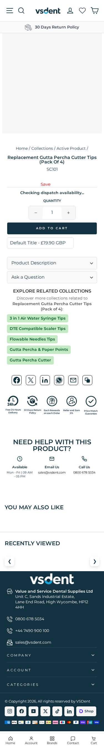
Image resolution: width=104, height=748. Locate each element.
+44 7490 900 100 (32, 630)
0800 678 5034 (84, 472)
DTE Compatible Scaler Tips (37, 328)
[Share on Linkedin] (45, 380)
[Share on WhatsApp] (59, 380)
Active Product (71, 148)
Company (19, 655)
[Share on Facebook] (17, 380)
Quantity (52, 201)
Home (22, 148)
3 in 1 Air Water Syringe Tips (37, 318)
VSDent (83, 701)
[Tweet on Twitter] (31, 380)
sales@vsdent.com (52, 472)
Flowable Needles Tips (32, 339)
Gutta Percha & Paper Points (39, 349)
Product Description (33, 263)
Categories (23, 685)
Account (19, 670)
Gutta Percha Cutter (30, 360)
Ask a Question (28, 277)
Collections (42, 148)
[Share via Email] (73, 380)
